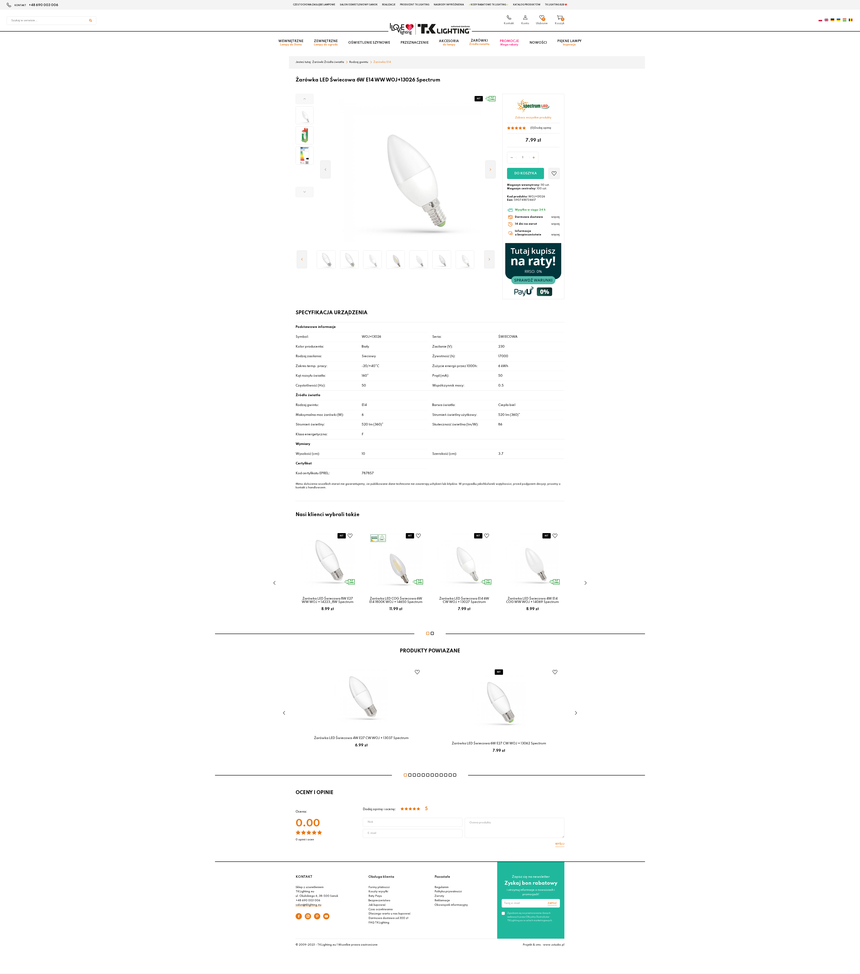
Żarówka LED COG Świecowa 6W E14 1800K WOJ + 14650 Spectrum (395, 600)
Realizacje (389, 5)
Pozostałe (442, 876)
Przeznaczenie (414, 42)
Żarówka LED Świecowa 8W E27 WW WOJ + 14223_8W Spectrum (327, 600)
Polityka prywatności (448, 891)
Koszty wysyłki (378, 891)
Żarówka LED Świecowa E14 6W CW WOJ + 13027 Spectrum (464, 600)
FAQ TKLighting (378, 922)
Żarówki (479, 42)
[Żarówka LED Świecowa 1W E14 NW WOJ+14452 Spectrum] (372, 259)
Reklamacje (442, 900)
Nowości (538, 42)
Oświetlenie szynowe (369, 42)
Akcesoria (449, 43)
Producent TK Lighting (414, 5)
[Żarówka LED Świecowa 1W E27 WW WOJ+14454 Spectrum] (326, 259)
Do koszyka (525, 173)
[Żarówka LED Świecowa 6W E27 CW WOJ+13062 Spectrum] (349, 259)
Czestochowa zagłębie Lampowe (314, 5)
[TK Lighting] (430, 28)
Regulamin (441, 887)
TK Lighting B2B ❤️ (556, 5)
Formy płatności (379, 887)
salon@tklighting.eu (308, 905)
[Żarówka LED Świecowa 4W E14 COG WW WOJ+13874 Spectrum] (395, 259)
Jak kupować (377, 905)
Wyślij (559, 844)
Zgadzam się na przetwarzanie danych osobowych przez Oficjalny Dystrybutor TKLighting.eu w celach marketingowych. (530, 916)
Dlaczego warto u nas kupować (389, 913)
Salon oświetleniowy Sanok (359, 5)
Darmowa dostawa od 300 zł (388, 918)
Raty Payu (375, 896)
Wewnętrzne (290, 43)
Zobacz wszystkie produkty (533, 117)
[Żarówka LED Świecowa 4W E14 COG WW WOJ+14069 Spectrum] (418, 259)
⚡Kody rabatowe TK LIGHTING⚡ (488, 5)
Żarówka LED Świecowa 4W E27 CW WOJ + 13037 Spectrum (361, 738)
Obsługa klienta (381, 876)
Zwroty (439, 896)
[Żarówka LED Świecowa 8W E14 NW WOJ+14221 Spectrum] (465, 259)
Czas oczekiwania (380, 909)
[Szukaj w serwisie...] (90, 21)
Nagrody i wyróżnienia (449, 5)
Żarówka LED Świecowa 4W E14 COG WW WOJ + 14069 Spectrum (532, 600)
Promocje (509, 43)
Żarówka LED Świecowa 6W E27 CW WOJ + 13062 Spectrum (499, 743)
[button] (305, 99)
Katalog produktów (526, 5)
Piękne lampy (569, 43)
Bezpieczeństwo (379, 900)
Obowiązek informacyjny (451, 905)
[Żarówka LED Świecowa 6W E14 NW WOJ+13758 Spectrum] (441, 259)
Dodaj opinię (542, 128)
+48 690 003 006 (43, 5)
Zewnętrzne (326, 43)
